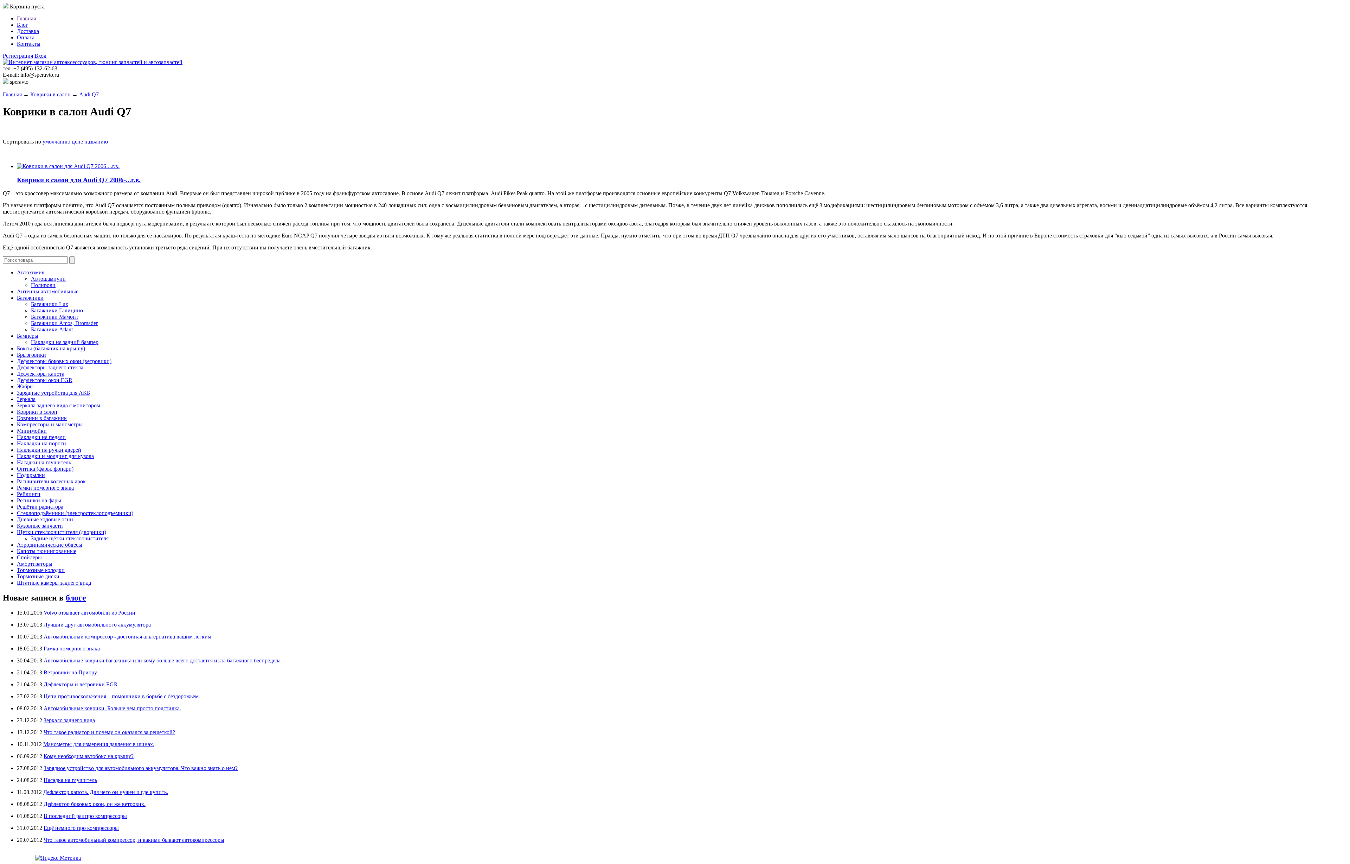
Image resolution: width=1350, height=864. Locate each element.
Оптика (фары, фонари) (45, 469)
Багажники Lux (49, 304)
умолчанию (56, 142)
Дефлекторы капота (40, 374)
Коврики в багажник (42, 418)
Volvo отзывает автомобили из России (89, 613)
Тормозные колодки (41, 570)
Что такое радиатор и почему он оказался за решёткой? (109, 732)
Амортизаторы (34, 564)
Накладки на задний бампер (64, 342)
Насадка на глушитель (70, 780)
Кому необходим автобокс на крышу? (89, 756)
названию (96, 142)
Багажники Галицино (57, 310)
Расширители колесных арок (51, 481)
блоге (76, 597)
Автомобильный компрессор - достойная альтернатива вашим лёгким (127, 637)
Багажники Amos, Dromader (64, 323)
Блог (22, 25)
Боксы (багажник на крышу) (51, 348)
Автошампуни (48, 279)
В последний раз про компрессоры (85, 816)
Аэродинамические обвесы (49, 545)
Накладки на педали (41, 437)
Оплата (25, 37)
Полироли (43, 285)
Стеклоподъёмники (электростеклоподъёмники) (75, 513)
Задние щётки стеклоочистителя (70, 538)
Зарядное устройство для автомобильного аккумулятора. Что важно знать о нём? (141, 768)
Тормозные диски (38, 576)
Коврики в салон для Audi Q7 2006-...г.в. (79, 180)
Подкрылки (31, 475)
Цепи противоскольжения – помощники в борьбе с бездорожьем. (122, 696)
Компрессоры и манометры (50, 424)
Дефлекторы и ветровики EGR (81, 684)
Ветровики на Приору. (71, 672)
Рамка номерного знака (72, 649)
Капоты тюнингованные (46, 551)
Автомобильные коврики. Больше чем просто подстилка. (112, 708)
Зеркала (26, 399)
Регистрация (18, 56)
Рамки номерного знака (45, 488)
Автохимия (30, 272)
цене (77, 142)
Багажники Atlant (52, 329)
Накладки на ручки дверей (49, 450)
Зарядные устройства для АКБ (53, 393)
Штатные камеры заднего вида (54, 583)
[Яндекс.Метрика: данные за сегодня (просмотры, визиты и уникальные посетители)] (58, 858)
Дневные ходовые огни (45, 519)
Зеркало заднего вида (69, 720)
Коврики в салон (50, 94)
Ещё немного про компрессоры (81, 828)
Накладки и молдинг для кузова (55, 456)
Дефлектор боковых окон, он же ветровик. (95, 804)
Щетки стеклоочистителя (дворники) (61, 532)
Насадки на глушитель (44, 462)
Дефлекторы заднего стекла (50, 367)
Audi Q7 (89, 94)
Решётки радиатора (40, 507)
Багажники (30, 298)
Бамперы (27, 336)
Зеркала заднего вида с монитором (58, 405)
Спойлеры (29, 557)
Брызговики (31, 355)
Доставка (28, 31)
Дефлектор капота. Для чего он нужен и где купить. (105, 792)
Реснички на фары (39, 500)
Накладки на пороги (41, 443)
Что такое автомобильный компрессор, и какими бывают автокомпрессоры (134, 840)
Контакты (28, 44)
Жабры (25, 386)
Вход (40, 56)
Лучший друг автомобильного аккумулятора (97, 625)
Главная (26, 18)
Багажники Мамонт (54, 317)
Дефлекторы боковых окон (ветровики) (64, 361)
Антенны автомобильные (47, 291)
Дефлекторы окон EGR (44, 380)
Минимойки (32, 431)
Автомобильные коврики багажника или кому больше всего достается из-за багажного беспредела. (163, 660)
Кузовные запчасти (40, 526)
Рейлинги (28, 494)
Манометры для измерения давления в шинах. (98, 744)
